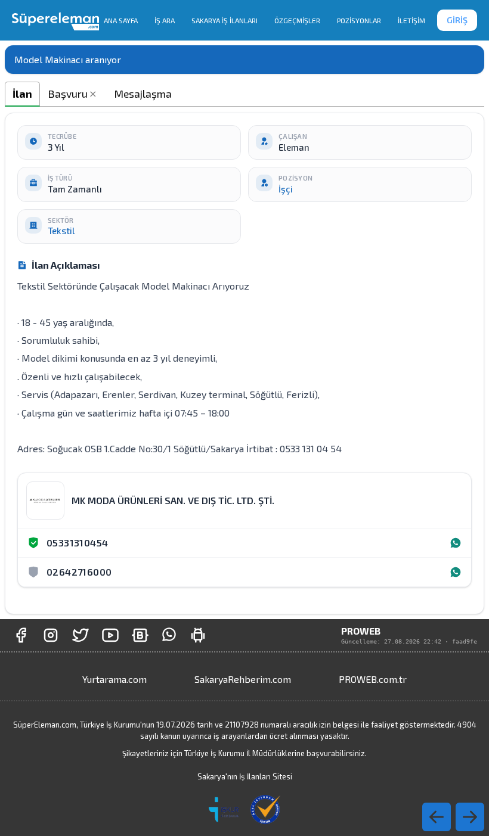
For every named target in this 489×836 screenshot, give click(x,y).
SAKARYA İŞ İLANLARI (224, 20)
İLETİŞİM (411, 20)
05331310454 (77, 542)
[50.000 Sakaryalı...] (21, 635)
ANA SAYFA (121, 20)
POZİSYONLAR (359, 20)
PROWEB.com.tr (373, 679)
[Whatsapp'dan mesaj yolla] (169, 635)
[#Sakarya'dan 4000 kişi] (80, 635)
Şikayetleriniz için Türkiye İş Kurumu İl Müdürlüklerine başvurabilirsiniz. (244, 753)
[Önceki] (470, 817)
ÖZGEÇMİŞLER (297, 20)
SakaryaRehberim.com (242, 679)
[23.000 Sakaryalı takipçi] (51, 635)
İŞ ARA (164, 20)
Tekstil (61, 230)
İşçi (285, 189)
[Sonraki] (436, 817)
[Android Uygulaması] (198, 635)
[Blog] (140, 635)
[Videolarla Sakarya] (110, 635)
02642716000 (79, 571)
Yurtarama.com (114, 679)
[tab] (22, 94)
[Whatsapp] (456, 543)
